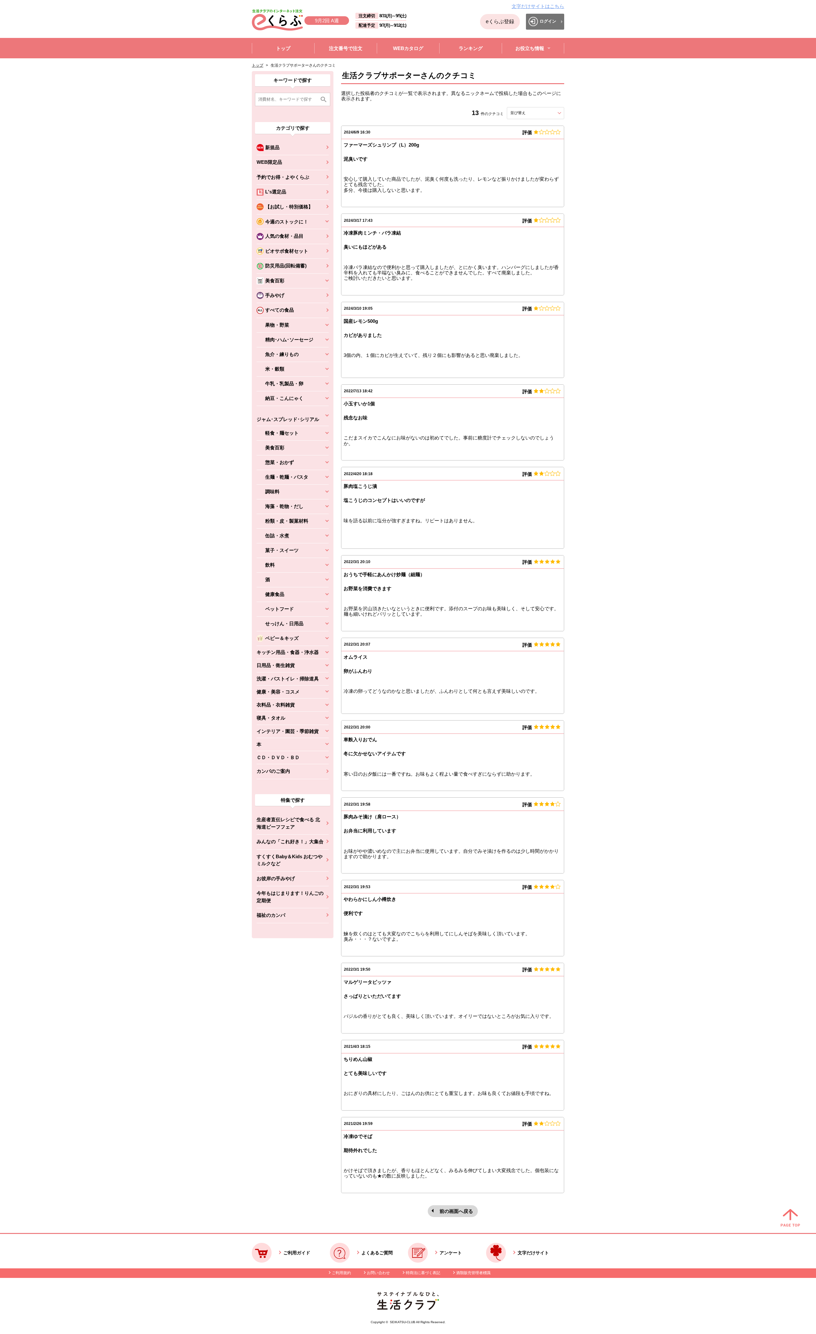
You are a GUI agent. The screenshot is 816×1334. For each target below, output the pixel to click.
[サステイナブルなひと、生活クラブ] (408, 1308)
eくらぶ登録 (500, 21)
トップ (257, 65)
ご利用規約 (341, 1273)
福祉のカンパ (271, 915)
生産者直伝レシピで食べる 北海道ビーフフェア (288, 823)
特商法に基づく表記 (423, 1273)
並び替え (529, 113)
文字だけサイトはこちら (538, 6)
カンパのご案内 (273, 771)
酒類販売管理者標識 (473, 1273)
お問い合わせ (378, 1273)
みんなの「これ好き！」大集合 (290, 841)
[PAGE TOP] (790, 1218)
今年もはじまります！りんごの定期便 (290, 896)
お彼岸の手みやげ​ (276, 878)
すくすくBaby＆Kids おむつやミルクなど (290, 860)
